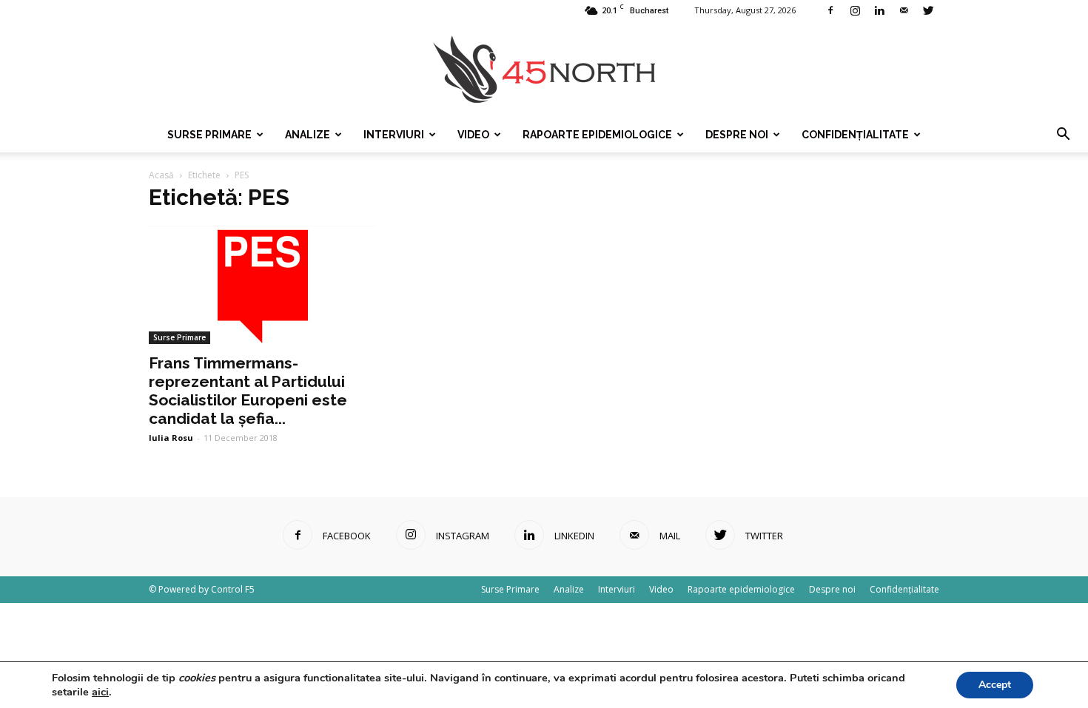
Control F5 (233, 589)
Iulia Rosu (171, 437)
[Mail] (904, 10)
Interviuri (393, 135)
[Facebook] (830, 10)
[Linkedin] (879, 10)
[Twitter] (928, 10)
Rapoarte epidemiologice (597, 135)
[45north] (544, 70)
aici (100, 691)
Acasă (161, 175)
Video (473, 135)
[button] (1063, 134)
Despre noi (736, 135)
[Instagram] (855, 10)
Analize (307, 135)
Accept (994, 685)
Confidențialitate (855, 135)
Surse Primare (209, 135)
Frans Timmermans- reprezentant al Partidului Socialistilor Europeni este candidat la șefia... (248, 391)
